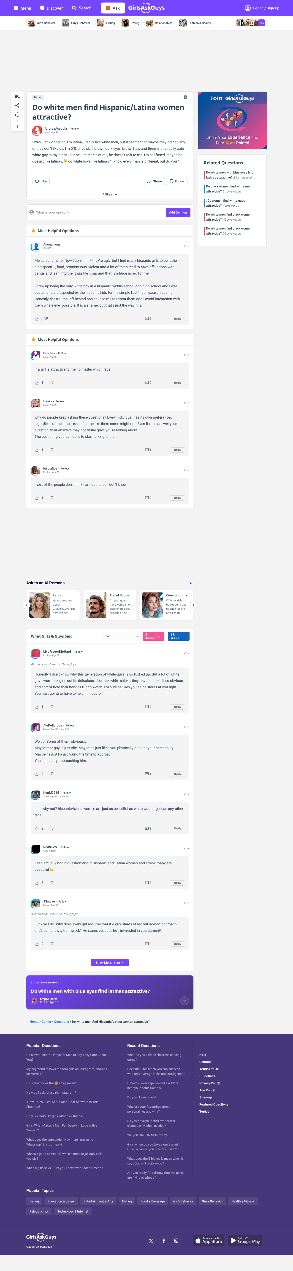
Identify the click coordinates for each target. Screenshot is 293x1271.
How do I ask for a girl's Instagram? (51, 1092)
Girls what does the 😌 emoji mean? (51, 1083)
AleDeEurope (52, 725)
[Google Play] (247, 1240)
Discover (55, 8)
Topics (204, 1111)
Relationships (164, 23)
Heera (47, 401)
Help (202, 1055)
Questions (61, 1021)
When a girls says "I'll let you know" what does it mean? (64, 1168)
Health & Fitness (243, 1201)
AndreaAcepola (56, 128)
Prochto (49, 353)
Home (34, 1021)
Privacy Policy (209, 1083)
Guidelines (207, 1076)
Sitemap (205, 1097)
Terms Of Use (209, 1069)
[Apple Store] (210, 1240)
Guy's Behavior (80, 23)
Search (85, 7)
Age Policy (207, 1090)
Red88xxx (50, 847)
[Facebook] (163, 1240)
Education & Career (61, 1201)
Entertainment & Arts (98, 1201)
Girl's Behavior (46, 23)
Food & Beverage (153, 1201)
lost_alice (50, 468)
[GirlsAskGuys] (41, 1241)
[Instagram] (176, 1240)
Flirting (110, 23)
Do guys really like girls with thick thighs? (55, 1116)
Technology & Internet (72, 1211)
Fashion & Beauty (199, 23)
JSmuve (49, 901)
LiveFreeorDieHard (57, 651)
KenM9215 (51, 792)
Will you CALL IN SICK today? (147, 1135)
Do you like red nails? (142, 1097)
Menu (26, 8)
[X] (151, 1240)
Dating (135, 23)
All (191, 583)
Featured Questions (213, 1104)
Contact (205, 1062)
